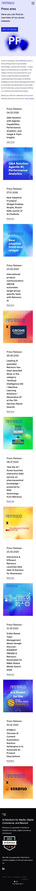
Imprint (4, 877)
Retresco (23, 61)
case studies (29, 99)
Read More (10, 761)
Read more (10, 218)
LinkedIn (3, 868)
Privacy (10, 877)
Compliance (16, 877)
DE (17, 881)
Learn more (10, 142)
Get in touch (10, 29)
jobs (18, 857)
